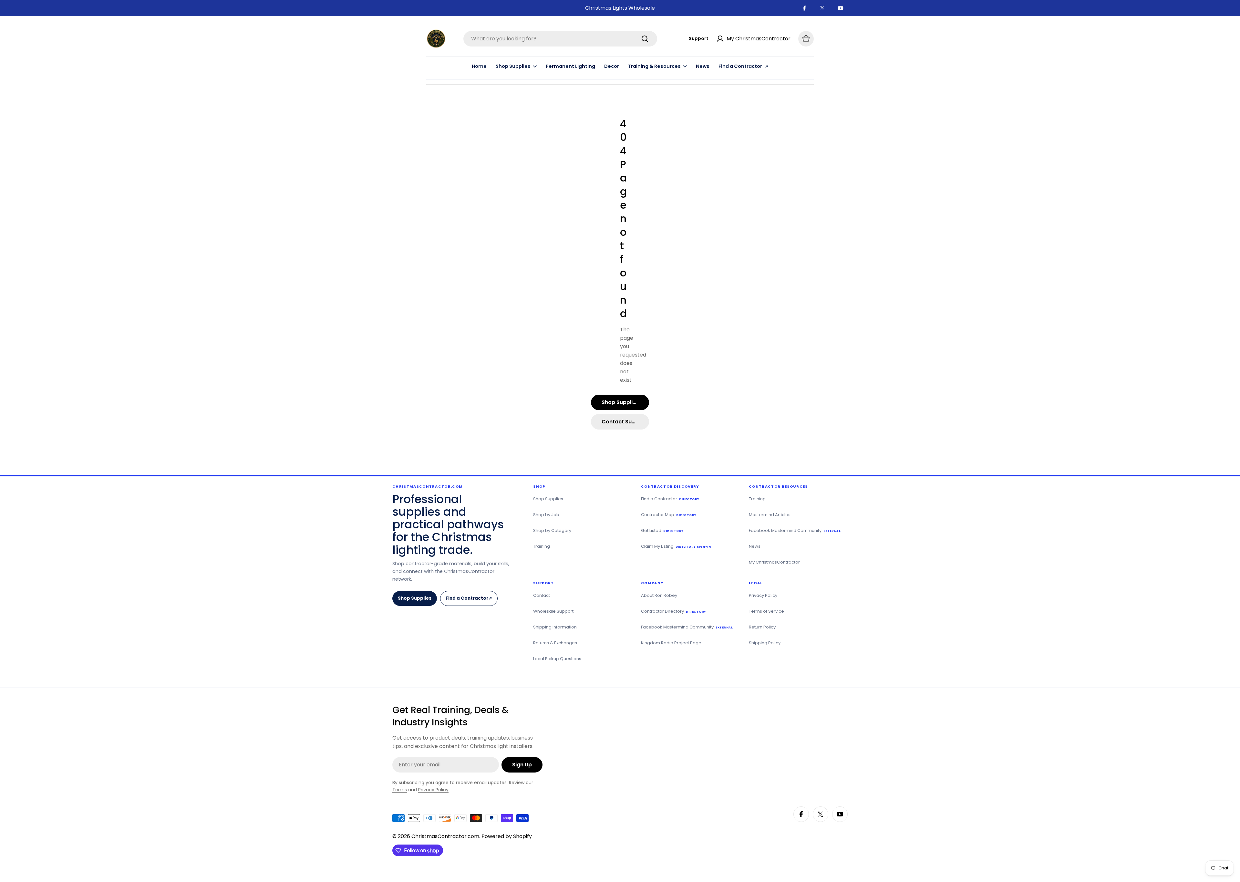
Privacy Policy (763, 595)
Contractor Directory (673, 611)
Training (541, 546)
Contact (541, 595)
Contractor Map (669, 515)
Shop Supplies (414, 598)
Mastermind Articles (769, 515)
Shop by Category (552, 530)
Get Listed (662, 530)
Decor (611, 66)
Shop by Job (546, 515)
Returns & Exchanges (555, 643)
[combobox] (560, 39)
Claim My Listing (676, 546)
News (702, 66)
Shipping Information (555, 627)
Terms (399, 789)
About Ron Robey (659, 595)
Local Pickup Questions (557, 659)
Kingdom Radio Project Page (671, 643)
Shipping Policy (764, 643)
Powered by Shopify (506, 836)
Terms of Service (766, 611)
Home (479, 66)
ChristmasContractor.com (445, 836)
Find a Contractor (471, 600)
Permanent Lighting (570, 66)
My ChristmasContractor (774, 562)
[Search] (645, 39)
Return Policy (762, 627)
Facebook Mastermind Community (795, 530)
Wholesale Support (553, 611)
